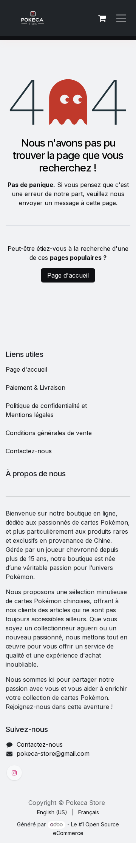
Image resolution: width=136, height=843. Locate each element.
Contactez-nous (29, 451)
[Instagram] (14, 772)
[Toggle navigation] (121, 18)
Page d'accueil (68, 275)
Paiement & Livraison (35, 387)
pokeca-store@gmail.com (53, 753)
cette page (101, 203)
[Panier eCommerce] (102, 18)
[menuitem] (52, 812)
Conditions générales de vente (49, 433)
